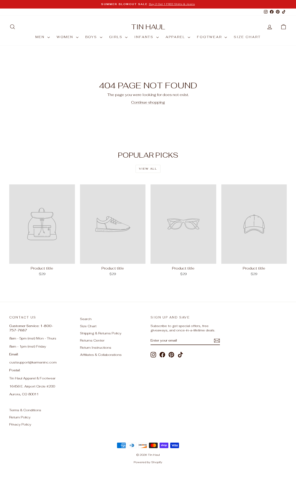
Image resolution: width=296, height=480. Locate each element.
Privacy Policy (20, 424)
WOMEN (66, 37)
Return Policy (20, 417)
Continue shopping (148, 102)
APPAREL (176, 37)
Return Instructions (95, 347)
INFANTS (144, 37)
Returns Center (92, 340)
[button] (284, 27)
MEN (40, 37)
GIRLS (116, 37)
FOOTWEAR (210, 37)
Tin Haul (148, 26)
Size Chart (88, 326)
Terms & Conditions (25, 410)
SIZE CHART (247, 37)
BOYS (92, 37)
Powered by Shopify (148, 462)
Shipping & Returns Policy (100, 333)
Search (86, 319)
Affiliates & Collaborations (101, 355)
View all (148, 169)
